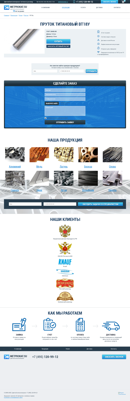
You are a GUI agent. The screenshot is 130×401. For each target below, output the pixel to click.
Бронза (88, 166)
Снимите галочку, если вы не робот (57, 118)
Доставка (89, 349)
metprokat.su (18, 7)
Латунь (64, 166)
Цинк (39, 190)
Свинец (15, 190)
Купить (58, 41)
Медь (39, 166)
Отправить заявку (65, 122)
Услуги (68, 349)
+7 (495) (84, 1)
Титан (64, 190)
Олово (112, 166)
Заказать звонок (109, 2)
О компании (17, 349)
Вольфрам (88, 190)
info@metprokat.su (63, 2)
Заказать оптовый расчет (58, 46)
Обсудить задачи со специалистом (100, 204)
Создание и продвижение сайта (13, 397)
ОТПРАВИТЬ (91, 71)
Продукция (45, 349)
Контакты (114, 349)
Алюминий (15, 166)
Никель (113, 190)
